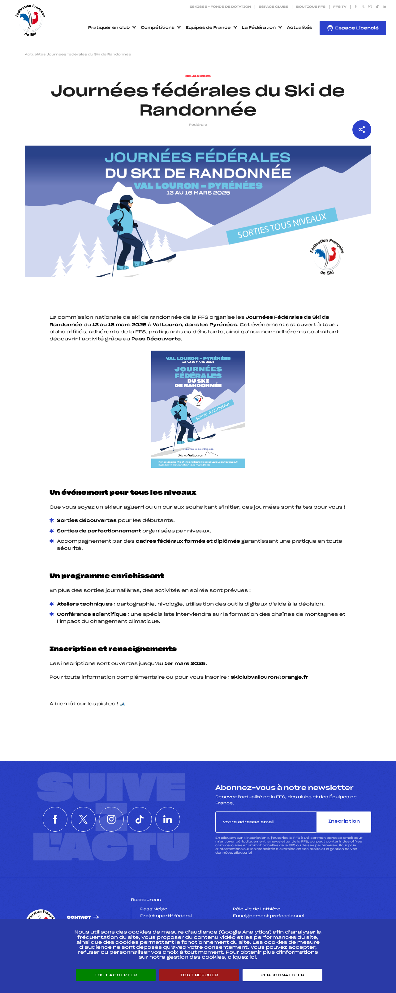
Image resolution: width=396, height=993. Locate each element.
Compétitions (157, 28)
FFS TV (339, 7)
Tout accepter (115, 975)
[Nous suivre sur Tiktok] (377, 7)
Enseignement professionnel (268, 916)
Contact (79, 918)
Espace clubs (273, 7)
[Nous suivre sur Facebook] (356, 7)
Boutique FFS (310, 7)
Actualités (299, 28)
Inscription (344, 822)
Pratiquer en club (109, 28)
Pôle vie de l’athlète (257, 909)
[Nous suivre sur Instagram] (370, 7)
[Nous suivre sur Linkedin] (384, 7)
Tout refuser (199, 975)
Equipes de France (208, 28)
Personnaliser (282, 975)
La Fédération (259, 28)
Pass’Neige (153, 909)
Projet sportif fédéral (166, 916)
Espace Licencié (357, 28)
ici (250, 852)
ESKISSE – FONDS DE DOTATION (220, 7)
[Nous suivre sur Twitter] (363, 7)
